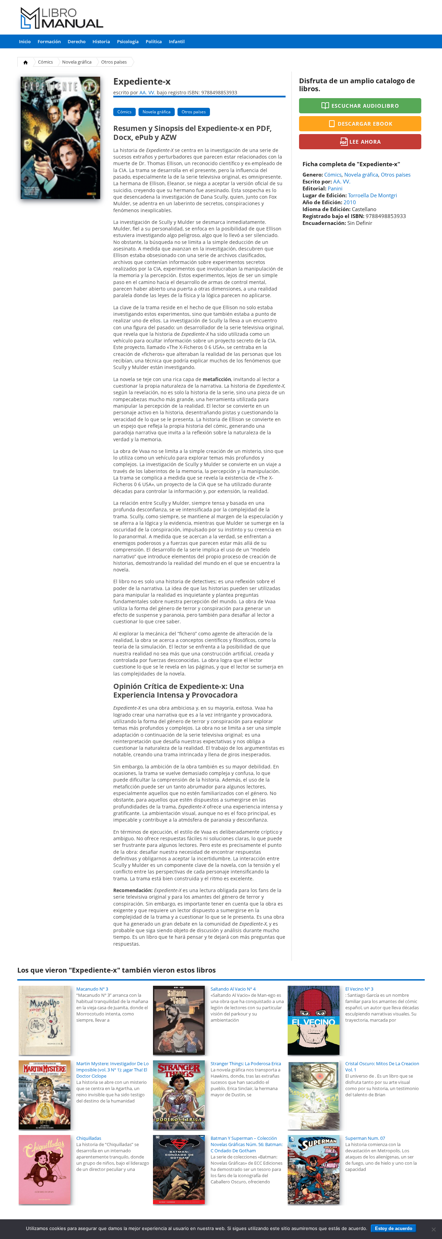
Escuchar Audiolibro (365, 105)
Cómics (45, 62)
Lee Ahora (365, 141)
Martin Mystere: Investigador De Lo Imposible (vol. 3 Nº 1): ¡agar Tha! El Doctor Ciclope (112, 1069)
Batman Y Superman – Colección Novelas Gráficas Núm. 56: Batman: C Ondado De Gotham (246, 1144)
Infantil (177, 41)
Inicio (25, 41)
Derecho (77, 41)
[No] (433, 1229)
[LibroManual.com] (62, 19)
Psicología (128, 41)
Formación (49, 41)
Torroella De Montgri (372, 195)
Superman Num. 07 (365, 1138)
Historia (101, 41)
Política (154, 41)
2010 (350, 202)
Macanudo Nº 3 (92, 989)
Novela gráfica (77, 62)
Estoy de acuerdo (393, 1228)
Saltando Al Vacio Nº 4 (233, 989)
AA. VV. (147, 92)
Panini (335, 188)
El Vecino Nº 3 (359, 989)
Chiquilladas (88, 1138)
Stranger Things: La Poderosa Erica (246, 1063)
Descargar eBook (365, 123)
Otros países (114, 62)
